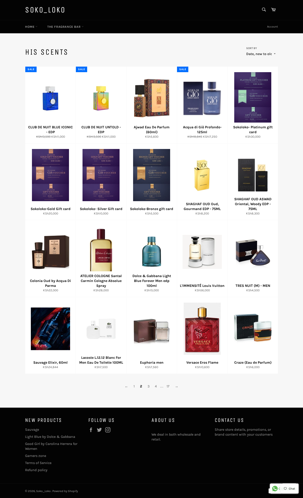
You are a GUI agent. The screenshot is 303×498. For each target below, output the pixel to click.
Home (30, 27)
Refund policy (36, 470)
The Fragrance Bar (64, 27)
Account (272, 26)
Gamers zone (35, 456)
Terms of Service (38, 463)
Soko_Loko (45, 10)
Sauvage (32, 429)
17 (168, 386)
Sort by (251, 48)
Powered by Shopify (65, 491)
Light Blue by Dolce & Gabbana (50, 437)
